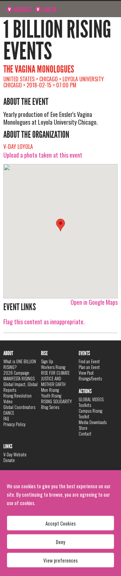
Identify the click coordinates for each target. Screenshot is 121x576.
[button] (60, 225)
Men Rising (50, 389)
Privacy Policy (14, 424)
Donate (9, 460)
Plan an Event (89, 367)
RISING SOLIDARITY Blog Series (56, 404)
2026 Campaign (16, 372)
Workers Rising (53, 367)
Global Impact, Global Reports (20, 387)
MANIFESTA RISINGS (19, 378)
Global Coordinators (19, 407)
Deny (60, 541)
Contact (85, 433)
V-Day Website (15, 454)
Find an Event (89, 361)
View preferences (60, 560)
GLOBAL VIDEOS (91, 399)
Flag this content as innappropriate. (44, 321)
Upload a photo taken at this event (42, 155)
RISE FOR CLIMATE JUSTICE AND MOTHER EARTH (55, 378)
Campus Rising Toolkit (90, 413)
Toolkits (85, 405)
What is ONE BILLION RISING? (19, 364)
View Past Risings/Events (90, 375)
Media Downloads (93, 422)
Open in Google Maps (94, 302)
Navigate (22, 10)
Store (83, 427)
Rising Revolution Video (17, 398)
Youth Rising (51, 395)
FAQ (6, 418)
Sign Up (49, 10)
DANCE (8, 412)
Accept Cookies (60, 523)
